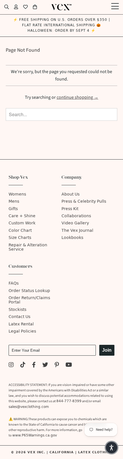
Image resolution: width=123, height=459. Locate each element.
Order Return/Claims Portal (29, 300)
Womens (17, 194)
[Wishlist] (25, 7)
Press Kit (69, 208)
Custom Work (22, 223)
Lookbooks (72, 237)
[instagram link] (11, 365)
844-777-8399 (69, 401)
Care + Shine (22, 216)
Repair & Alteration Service (28, 247)
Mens (14, 201)
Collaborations (76, 216)
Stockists (17, 309)
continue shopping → (77, 97)
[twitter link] (45, 365)
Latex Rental (21, 324)
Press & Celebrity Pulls (83, 201)
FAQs (14, 283)
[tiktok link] (22, 365)
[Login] (16, 7)
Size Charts (20, 237)
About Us (70, 194)
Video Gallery (75, 223)
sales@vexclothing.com (29, 407)
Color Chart (20, 230)
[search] (6, 7)
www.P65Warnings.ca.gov (34, 435)
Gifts (13, 208)
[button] (111, 447)
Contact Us (19, 316)
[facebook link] (34, 365)
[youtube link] (69, 365)
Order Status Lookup (29, 290)
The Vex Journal (77, 230)
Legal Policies (22, 331)
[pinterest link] (57, 365)
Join (107, 350)
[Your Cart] (35, 7)
